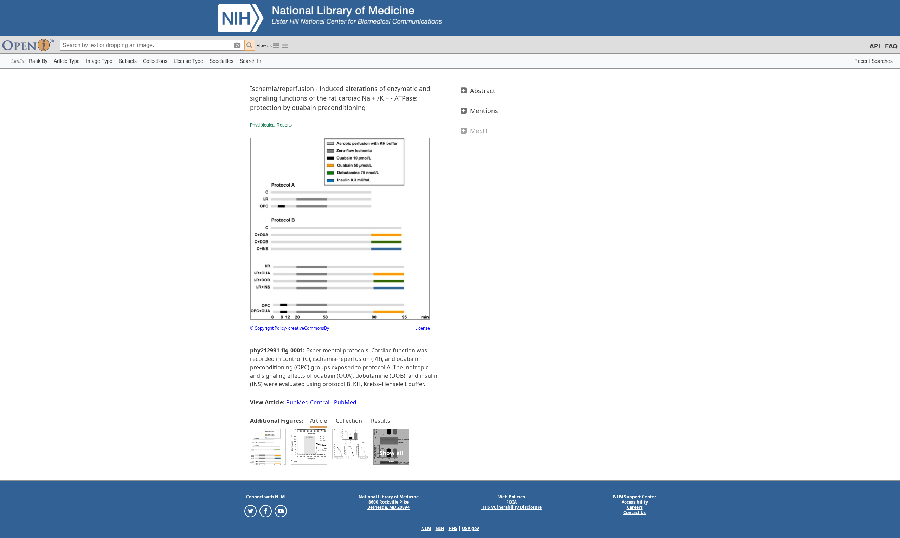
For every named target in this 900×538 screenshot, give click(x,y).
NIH (440, 528)
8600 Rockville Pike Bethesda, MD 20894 (388, 504)
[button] (38, 61)
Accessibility (635, 502)
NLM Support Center (634, 497)
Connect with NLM (265, 497)
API (874, 46)
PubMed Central (307, 402)
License (422, 328)
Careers (635, 507)
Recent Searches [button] (873, 60)
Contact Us (634, 513)
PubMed (345, 402)
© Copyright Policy (268, 328)
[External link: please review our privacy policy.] (250, 511)
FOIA (511, 502)
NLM (426, 528)
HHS (453, 528)
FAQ (891, 46)
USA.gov (470, 528)
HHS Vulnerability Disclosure (511, 507)
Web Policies (511, 497)
